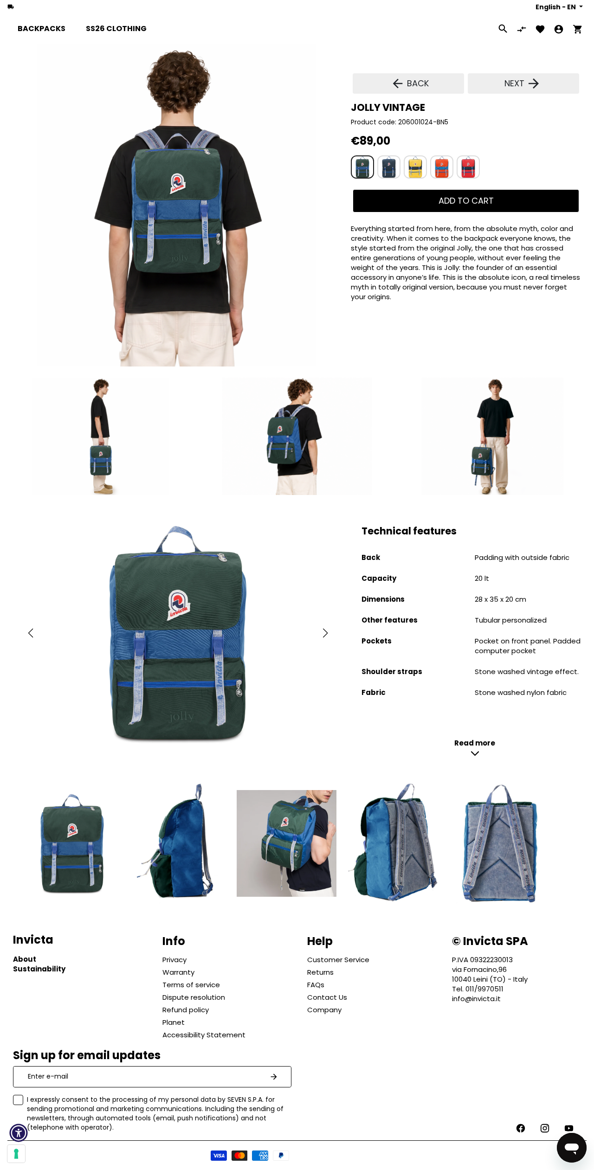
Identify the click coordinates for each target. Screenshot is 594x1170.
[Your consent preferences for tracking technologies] (16, 1154)
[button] (30, 633)
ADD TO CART (466, 200)
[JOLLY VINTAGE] (362, 167)
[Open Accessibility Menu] (18, 1133)
